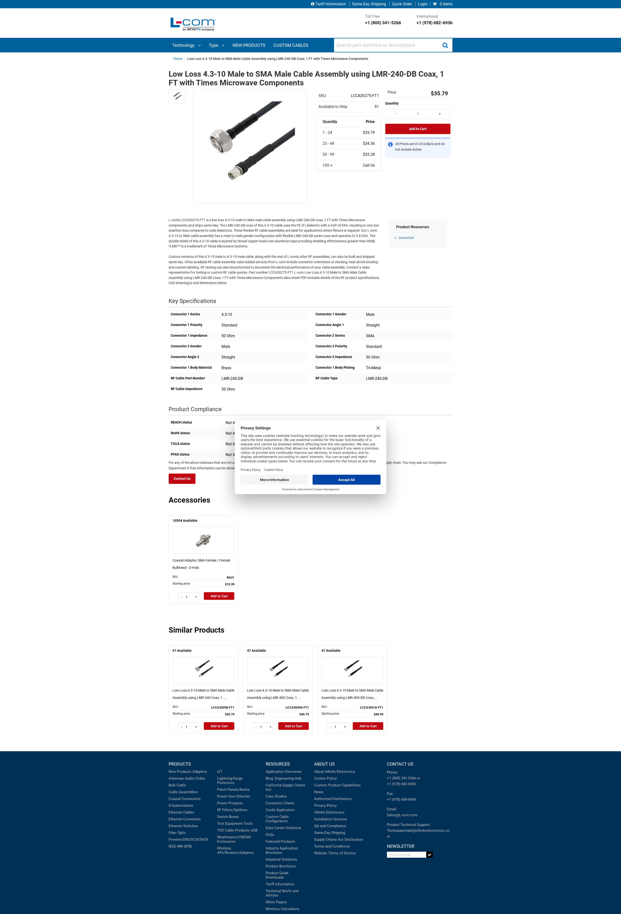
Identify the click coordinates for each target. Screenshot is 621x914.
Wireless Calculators (282, 909)
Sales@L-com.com (402, 815)
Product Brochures (281, 866)
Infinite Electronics (329, 812)
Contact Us (182, 479)
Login (423, 4)
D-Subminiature (181, 805)
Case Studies (276, 796)
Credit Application (280, 810)
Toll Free (383, 19)
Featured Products (280, 841)
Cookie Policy (325, 778)
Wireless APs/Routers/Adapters (235, 850)
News (318, 792)
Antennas (176, 778)
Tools (248, 823)
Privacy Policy (325, 805)
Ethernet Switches (183, 826)
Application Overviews (284, 771)
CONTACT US (400, 764)
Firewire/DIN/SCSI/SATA (188, 839)
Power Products (230, 803)
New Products (180, 771)
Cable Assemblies (183, 792)
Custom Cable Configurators (277, 819)
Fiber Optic (177, 833)
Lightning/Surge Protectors (230, 780)
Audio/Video (195, 778)
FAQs (270, 834)
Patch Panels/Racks (233, 789)
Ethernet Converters (185, 819)
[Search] (445, 45)
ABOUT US (324, 764)
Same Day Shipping (369, 4)
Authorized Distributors (333, 799)
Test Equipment (230, 823)
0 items (445, 4)
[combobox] (393, 45)
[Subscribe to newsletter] (429, 855)
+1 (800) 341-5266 (401, 778)
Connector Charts (280, 803)
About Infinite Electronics (334, 771)
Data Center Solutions (283, 828)
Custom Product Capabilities (337, 785)
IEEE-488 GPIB (180, 846)
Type (214, 45)
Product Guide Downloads (277, 875)
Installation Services (330, 819)
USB (254, 830)
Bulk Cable (177, 785)
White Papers (276, 902)
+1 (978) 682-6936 (401, 784)
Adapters (199, 771)
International (434, 19)
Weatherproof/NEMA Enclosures (234, 839)
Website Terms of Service (335, 853)
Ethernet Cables (181, 812)
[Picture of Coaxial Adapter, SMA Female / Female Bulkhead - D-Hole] (203, 533)
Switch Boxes (228, 817)
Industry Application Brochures (282, 850)
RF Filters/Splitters (232, 810)
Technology (184, 45)
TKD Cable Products (233, 830)
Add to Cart (417, 129)
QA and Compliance (330, 826)
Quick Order (402, 4)
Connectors (191, 799)
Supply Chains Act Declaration (338, 839)
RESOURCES (278, 764)
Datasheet (406, 238)
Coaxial (175, 799)
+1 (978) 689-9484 (401, 799)
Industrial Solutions (281, 859)
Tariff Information (330, 4)
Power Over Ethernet (233, 796)
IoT (219, 771)
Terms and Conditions (332, 846)
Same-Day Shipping (329, 833)
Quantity (392, 103)
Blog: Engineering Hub (283, 778)
